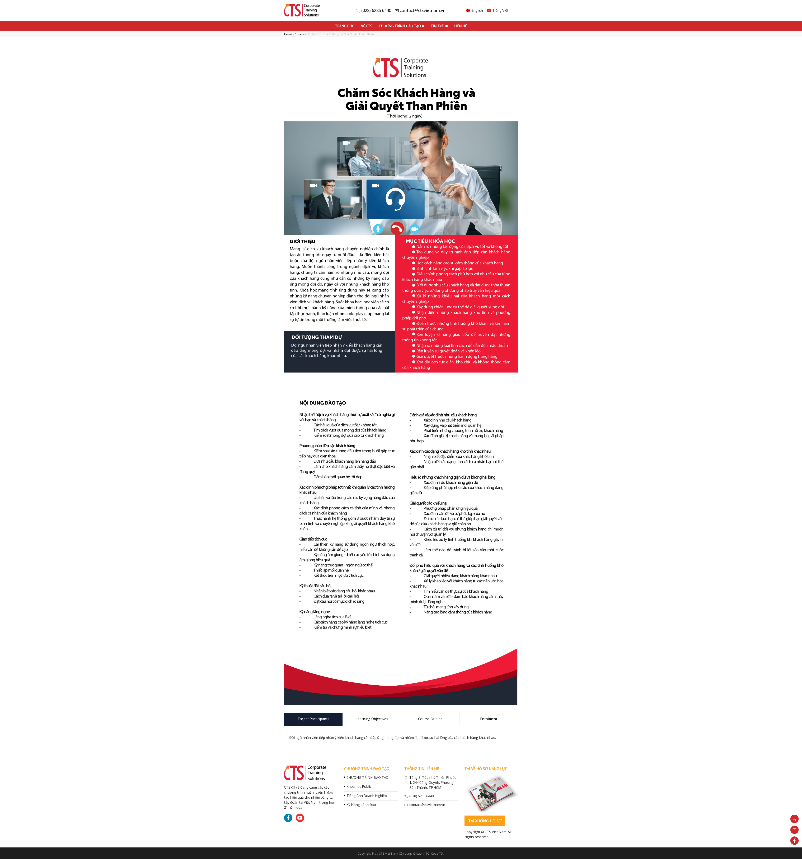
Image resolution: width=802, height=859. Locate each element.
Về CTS (366, 26)
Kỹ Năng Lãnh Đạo (361, 804)
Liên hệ (460, 26)
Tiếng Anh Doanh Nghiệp (366, 795)
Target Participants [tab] (313, 718)
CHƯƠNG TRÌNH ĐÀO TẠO (367, 777)
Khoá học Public (358, 786)
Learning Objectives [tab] (372, 718)
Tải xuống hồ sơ (484, 820)
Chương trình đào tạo (400, 26)
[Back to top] (794, 851)
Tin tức (437, 26)
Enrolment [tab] (488, 718)
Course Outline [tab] (430, 718)
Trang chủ (344, 26)
